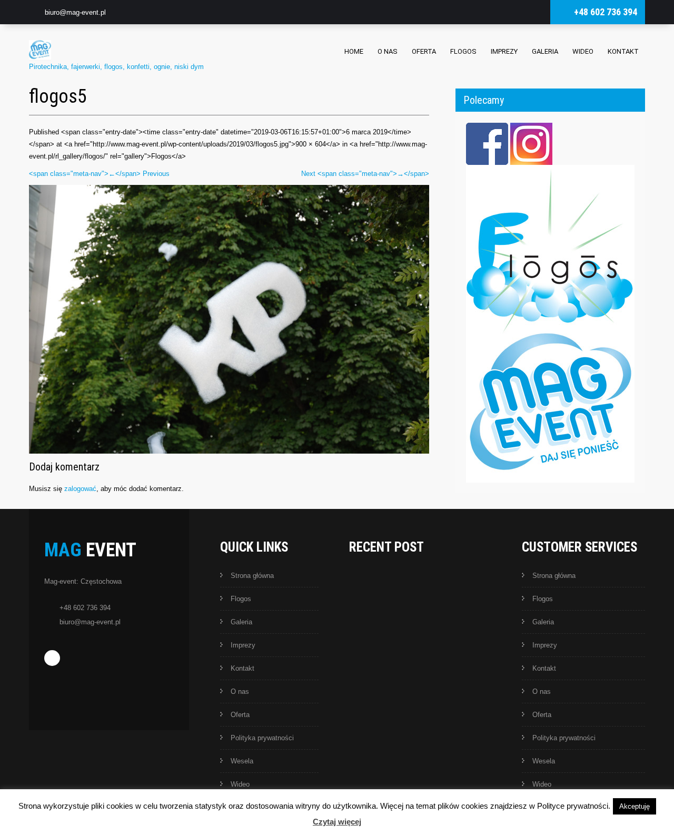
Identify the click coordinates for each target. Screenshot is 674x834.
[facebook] (52, 658)
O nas (388, 51)
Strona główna (252, 576)
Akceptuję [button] (634, 806)
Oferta (424, 51)
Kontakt (623, 51)
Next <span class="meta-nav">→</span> (365, 174)
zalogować (80, 489)
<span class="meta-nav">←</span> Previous (99, 174)
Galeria (545, 51)
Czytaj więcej (337, 821)
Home (353, 51)
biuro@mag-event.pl (75, 12)
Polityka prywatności (262, 738)
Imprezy (504, 51)
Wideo (582, 51)
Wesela (242, 761)
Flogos (463, 51)
